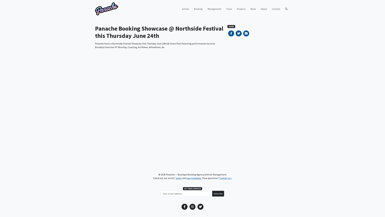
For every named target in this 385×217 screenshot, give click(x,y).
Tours (229, 8)
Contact (276, 8)
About (264, 8)
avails (179, 178)
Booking (198, 8)
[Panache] (106, 8)
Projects (241, 8)
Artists (185, 8)
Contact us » (225, 178)
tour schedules (193, 178)
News (253, 8)
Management (214, 8)
